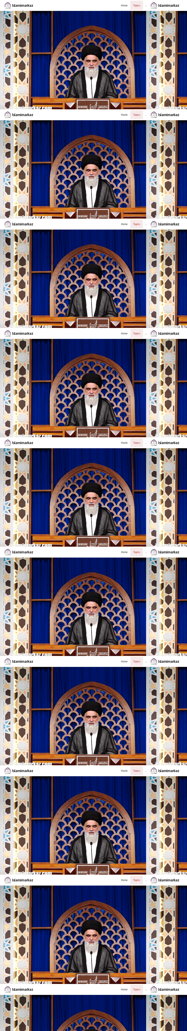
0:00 (24, 1026)
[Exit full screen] (180, 1026)
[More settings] (172, 1026)
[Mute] (15, 1026)
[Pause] (93, 515)
